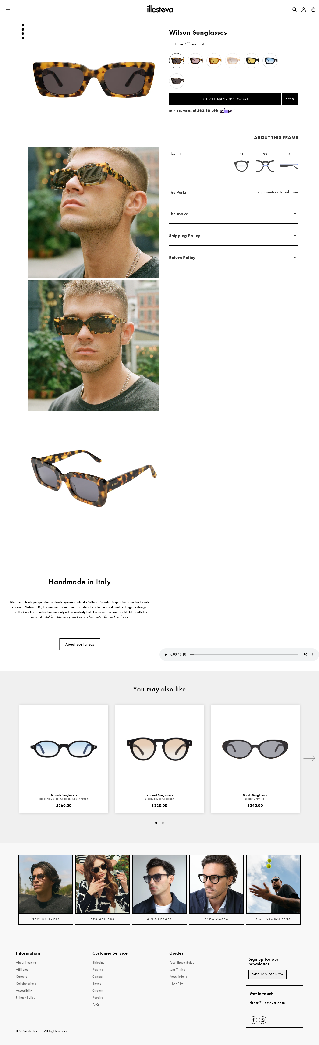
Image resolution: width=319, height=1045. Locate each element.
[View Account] (303, 9)
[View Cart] (313, 10)
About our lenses (79, 644)
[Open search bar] (294, 9)
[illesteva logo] (160, 9)
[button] (8, 9)
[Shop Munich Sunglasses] (63, 749)
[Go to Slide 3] (23, 33)
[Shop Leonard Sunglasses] (159, 749)
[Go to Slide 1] (23, 25)
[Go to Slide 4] (23, 38)
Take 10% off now (268, 974)
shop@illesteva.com (267, 1002)
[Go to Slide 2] (23, 29)
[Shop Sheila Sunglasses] (255, 749)
